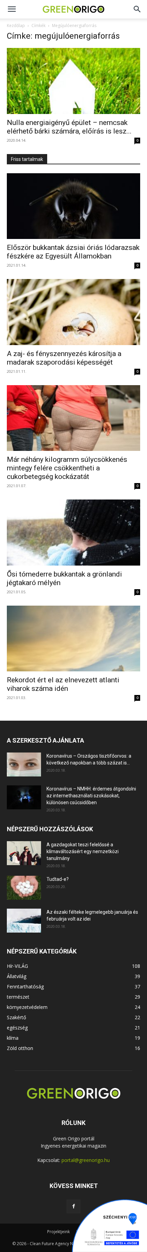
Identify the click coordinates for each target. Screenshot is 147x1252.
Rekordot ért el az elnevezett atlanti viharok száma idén (63, 684)
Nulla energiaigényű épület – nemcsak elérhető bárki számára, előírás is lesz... (69, 126)
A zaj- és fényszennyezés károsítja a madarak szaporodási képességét (64, 358)
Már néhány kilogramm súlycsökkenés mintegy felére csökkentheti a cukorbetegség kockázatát (67, 468)
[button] (137, 9)
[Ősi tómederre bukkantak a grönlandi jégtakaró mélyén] (73, 532)
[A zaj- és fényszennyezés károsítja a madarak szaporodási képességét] (73, 312)
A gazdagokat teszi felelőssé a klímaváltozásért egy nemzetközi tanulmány (82, 851)
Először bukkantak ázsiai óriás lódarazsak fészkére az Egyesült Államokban (73, 251)
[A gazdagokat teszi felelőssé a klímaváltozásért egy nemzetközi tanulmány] (24, 853)
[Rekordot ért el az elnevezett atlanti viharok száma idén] (73, 639)
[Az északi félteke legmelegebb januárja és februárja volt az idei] (24, 921)
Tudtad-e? (57, 879)
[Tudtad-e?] (24, 888)
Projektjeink (58, 1232)
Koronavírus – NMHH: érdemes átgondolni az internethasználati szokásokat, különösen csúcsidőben (91, 795)
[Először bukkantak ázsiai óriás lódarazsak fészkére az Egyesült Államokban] (73, 206)
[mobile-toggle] (12, 9)
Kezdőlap (16, 25)
